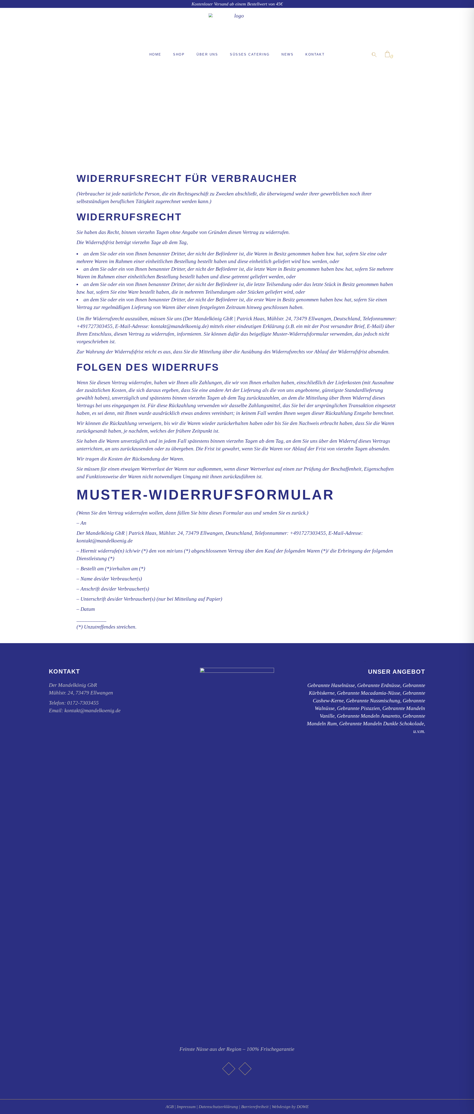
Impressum (186, 1106)
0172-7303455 (83, 703)
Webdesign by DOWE (290, 1106)
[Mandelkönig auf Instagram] (245, 1068)
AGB (170, 1106)
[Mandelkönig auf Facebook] (228, 1068)
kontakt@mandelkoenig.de (92, 710)
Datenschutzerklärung (218, 1106)
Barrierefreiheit (255, 1106)
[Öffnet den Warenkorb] (387, 54)
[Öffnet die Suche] (374, 54)
